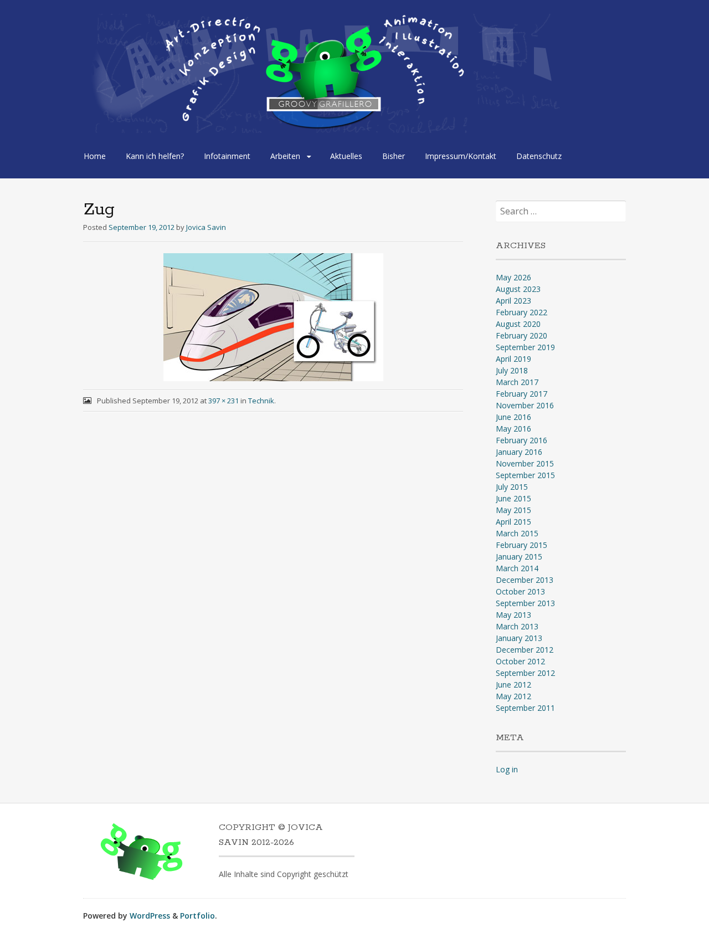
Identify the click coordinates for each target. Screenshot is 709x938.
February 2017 (521, 393)
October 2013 (520, 591)
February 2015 (521, 545)
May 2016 (513, 428)
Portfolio (197, 915)
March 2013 (517, 626)
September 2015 (525, 475)
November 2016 (525, 405)
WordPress (150, 915)
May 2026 (513, 277)
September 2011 (525, 708)
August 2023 (518, 289)
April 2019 (513, 358)
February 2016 (521, 440)
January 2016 (519, 452)
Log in (507, 769)
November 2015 (525, 463)
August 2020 (518, 324)
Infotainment (227, 156)
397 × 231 (223, 401)
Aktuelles (346, 156)
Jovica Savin (206, 227)
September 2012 (525, 673)
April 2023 (513, 300)
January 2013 (519, 638)
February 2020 (521, 335)
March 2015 (517, 533)
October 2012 (520, 661)
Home (95, 156)
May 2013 (513, 614)
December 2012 (524, 649)
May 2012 (513, 696)
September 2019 (525, 347)
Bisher (393, 156)
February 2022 (521, 312)
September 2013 (525, 603)
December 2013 (524, 580)
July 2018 (512, 370)
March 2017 (517, 382)
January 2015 (519, 556)
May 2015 (513, 510)
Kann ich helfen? (155, 156)
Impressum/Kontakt (460, 156)
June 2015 (513, 498)
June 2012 (513, 684)
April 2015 (513, 521)
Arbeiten (285, 156)
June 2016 (513, 417)
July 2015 (512, 486)
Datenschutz (539, 156)
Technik (261, 401)
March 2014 (517, 568)
